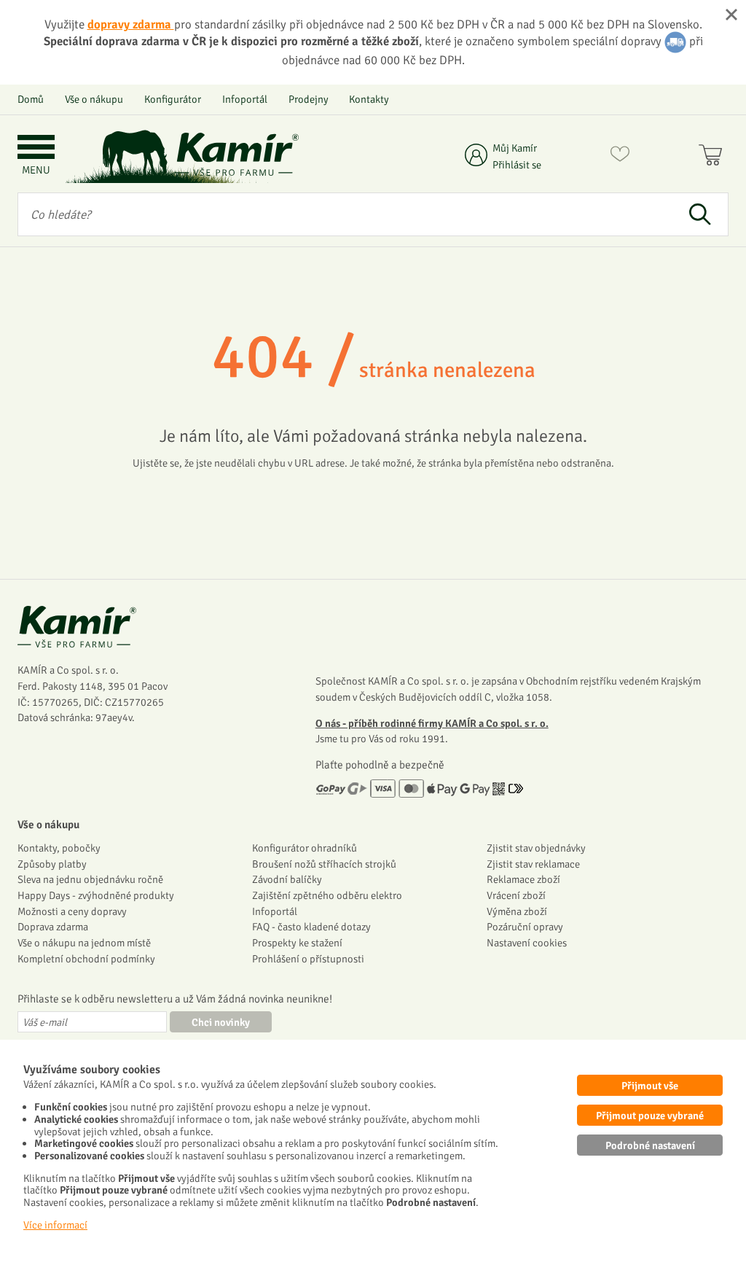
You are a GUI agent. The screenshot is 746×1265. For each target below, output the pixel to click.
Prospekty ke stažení (297, 942)
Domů (30, 99)
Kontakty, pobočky (59, 848)
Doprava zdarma (52, 926)
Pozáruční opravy (525, 926)
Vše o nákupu (94, 99)
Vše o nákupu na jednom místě (84, 942)
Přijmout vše (649, 1085)
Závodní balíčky (287, 879)
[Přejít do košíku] (714, 157)
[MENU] (36, 148)
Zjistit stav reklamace (533, 864)
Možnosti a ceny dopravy (72, 911)
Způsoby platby (52, 864)
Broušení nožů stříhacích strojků (324, 864)
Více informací (55, 1224)
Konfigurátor (172, 99)
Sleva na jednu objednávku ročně (90, 879)
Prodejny (308, 99)
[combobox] (344, 214)
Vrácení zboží (516, 895)
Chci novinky (221, 1022)
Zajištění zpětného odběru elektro (327, 895)
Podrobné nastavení (650, 1145)
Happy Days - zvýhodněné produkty (95, 895)
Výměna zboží (517, 911)
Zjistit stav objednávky (536, 848)
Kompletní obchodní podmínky (86, 958)
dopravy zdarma (130, 24)
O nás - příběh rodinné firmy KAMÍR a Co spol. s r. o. (432, 723)
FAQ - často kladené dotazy (311, 926)
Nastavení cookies (527, 942)
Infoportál (244, 99)
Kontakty (369, 99)
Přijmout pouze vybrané (650, 1115)
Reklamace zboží (523, 879)
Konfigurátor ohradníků (304, 848)
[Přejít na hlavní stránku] (237, 154)
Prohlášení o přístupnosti (308, 958)
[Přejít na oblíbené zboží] (619, 157)
